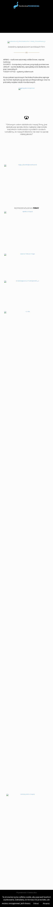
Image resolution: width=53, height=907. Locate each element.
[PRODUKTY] (26, 42)
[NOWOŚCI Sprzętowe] (26, 89)
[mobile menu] (3, 4)
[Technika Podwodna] (26, 5)
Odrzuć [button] (36, 903)
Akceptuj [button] (46, 903)
